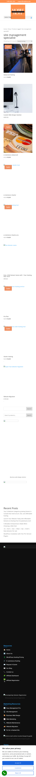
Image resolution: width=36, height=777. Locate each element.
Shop (9, 29)
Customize (18, 768)
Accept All (18, 763)
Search (29, 409)
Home (5, 29)
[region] (18, 761)
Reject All (18, 773)
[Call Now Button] (4, 773)
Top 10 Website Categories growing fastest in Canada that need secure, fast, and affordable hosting (18, 514)
